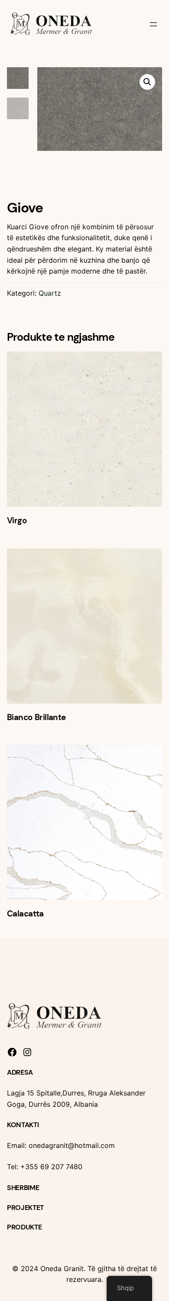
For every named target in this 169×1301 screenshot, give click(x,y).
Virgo (17, 520)
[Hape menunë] (153, 24)
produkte (24, 1227)
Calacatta (25, 914)
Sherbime (23, 1187)
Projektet (25, 1207)
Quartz (50, 293)
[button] (147, 82)
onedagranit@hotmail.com (72, 1145)
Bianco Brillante (36, 717)
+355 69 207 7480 (51, 1166)
